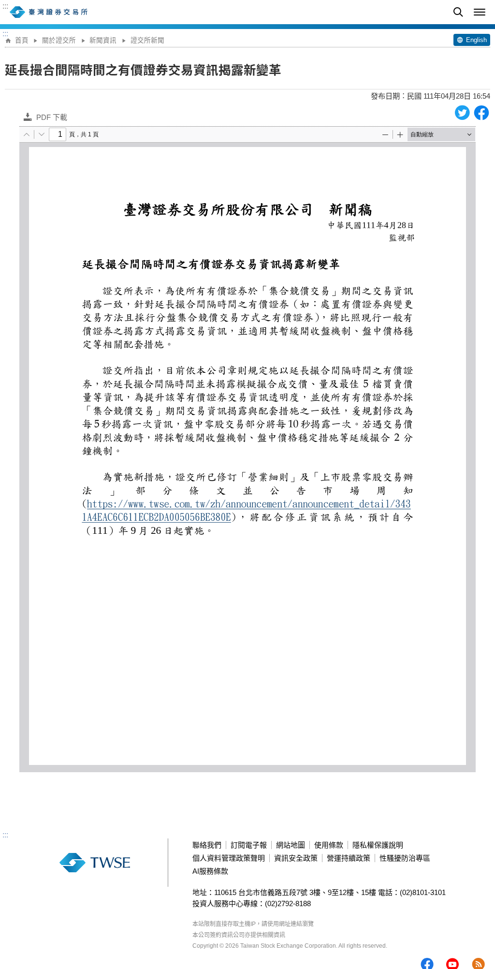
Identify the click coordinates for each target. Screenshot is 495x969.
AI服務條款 (210, 871)
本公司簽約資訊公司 (218, 935)
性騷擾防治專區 (404, 858)
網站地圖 (290, 845)
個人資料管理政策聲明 (228, 858)
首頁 (22, 40)
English (476, 40)
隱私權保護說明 (377, 845)
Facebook (481, 112)
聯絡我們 (206, 845)
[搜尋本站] (458, 12)
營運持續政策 (348, 858)
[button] (479, 12)
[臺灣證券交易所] (70, 12)
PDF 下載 (51, 117)
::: (5, 6)
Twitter (462, 112)
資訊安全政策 (296, 858)
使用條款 (328, 845)
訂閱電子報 (249, 845)
